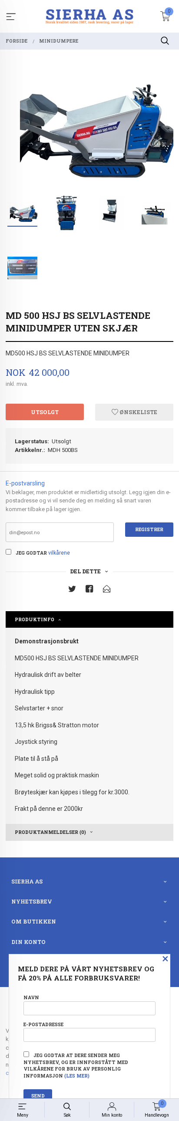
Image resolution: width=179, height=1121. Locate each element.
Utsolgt (45, 411)
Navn (31, 997)
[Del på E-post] (107, 590)
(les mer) (77, 1076)
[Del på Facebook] (89, 590)
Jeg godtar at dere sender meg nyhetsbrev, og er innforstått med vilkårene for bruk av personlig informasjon (75, 1065)
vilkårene (59, 553)
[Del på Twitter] (72, 590)
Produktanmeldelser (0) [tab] (50, 832)
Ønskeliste (137, 411)
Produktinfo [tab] (34, 619)
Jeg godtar (31, 553)
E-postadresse (43, 1024)
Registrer (149, 529)
